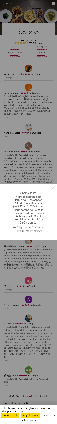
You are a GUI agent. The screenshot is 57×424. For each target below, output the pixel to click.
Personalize (49, 415)
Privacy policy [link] (29, 420)
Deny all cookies (30, 415)
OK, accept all (10, 415)
